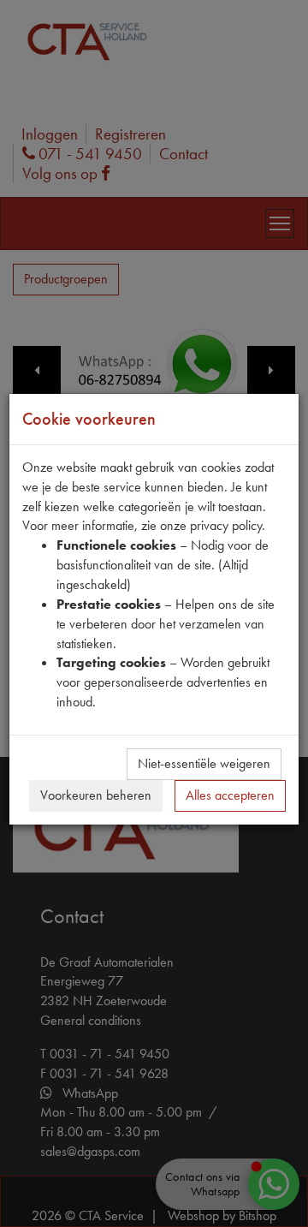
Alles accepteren (230, 795)
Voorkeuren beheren (95, 795)
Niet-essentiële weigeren (204, 763)
